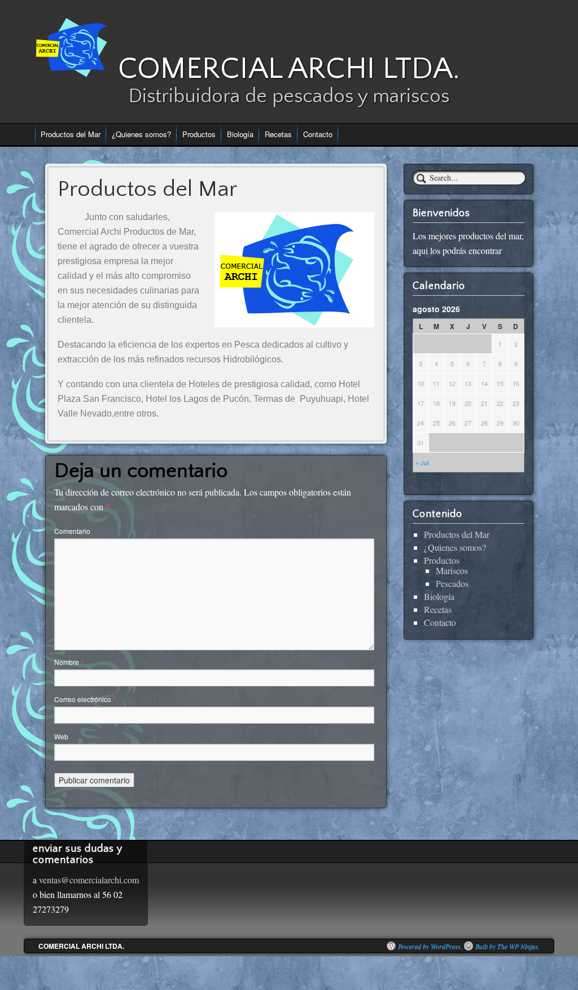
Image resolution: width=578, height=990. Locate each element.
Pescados (452, 583)
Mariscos (452, 570)
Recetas (278, 134)
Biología (240, 134)
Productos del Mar (70, 134)
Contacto (317, 134)
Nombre (69, 662)
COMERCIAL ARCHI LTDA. (289, 68)
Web (61, 736)
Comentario (72, 531)
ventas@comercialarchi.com (89, 880)
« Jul (421, 462)
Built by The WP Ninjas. (507, 945)
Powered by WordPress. (430, 945)
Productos (199, 134)
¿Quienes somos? (141, 134)
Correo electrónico (85, 699)
